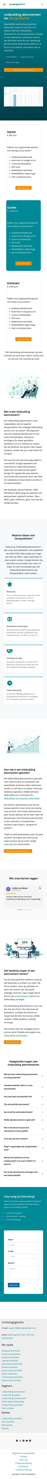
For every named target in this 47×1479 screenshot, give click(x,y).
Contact (23, 1456)
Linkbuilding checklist (12, 1418)
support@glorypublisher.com (22, 1328)
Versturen (14, 1285)
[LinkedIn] (30, 1441)
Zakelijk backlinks (10, 1360)
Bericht (11, 1263)
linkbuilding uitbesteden (15, 1035)
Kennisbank (7, 1425)
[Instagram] (23, 1441)
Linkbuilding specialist (12, 1405)
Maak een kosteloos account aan (18, 851)
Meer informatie (23, 188)
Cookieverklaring (23, 1469)
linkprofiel (9, 844)
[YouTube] (27, 1441)
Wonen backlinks (10, 1367)
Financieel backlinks (11, 1354)
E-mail (11, 1251)
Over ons (23, 1460)
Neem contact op (12, 1042)
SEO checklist (8, 1421)
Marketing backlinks (11, 1380)
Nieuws (5, 1428)
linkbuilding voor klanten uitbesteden (22, 798)
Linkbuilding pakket (11, 1395)
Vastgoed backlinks (11, 1350)
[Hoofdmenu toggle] (42, 4)
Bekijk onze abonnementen (23, 70)
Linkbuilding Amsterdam (13, 1391)
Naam (11, 1240)
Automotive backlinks (12, 1370)
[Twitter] (20, 1441)
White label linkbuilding (13, 1401)
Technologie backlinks (12, 1377)
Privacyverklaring (23, 1463)
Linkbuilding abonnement (14, 1398)
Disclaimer (23, 1466)
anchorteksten (21, 996)
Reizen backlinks (9, 1373)
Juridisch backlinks (10, 1357)
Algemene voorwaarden (23, 1453)
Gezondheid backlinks (12, 1364)
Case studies (8, 1408)
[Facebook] (17, 1441)
